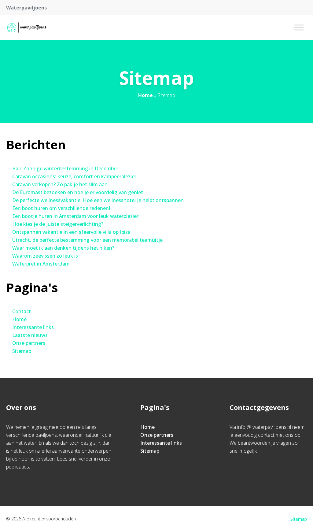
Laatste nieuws (30, 335)
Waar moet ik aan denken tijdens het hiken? (63, 247)
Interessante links (33, 327)
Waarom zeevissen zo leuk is (45, 255)
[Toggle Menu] (299, 27)
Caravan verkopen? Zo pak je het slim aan (60, 184)
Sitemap (21, 351)
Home (145, 95)
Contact (21, 311)
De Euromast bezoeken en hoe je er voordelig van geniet (77, 192)
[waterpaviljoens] (28, 27)
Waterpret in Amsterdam (41, 263)
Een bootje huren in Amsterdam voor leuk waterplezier (75, 216)
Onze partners (28, 343)
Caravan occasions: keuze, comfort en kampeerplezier (74, 176)
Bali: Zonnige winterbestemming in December (65, 168)
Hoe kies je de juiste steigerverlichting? (57, 224)
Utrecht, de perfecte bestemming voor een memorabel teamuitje (87, 240)
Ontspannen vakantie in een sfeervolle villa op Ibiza (71, 232)
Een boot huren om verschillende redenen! (61, 208)
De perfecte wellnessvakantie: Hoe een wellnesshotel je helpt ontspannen (98, 200)
